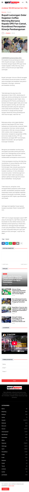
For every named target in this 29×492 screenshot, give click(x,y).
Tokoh (14, 466)
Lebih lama (24, 264)
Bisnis (14, 408)
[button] (2, 2)
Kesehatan (14, 437)
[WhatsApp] (10, 243)
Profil (14, 457)
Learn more (11, 485)
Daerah (9, 12)
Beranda (4, 12)
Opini (14, 449)
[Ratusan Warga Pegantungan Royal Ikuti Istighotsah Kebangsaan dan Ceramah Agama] (6, 291)
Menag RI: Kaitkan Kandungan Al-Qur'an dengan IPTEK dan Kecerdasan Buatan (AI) (18, 319)
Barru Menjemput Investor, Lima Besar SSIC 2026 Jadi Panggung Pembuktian (19, 300)
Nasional (14, 443)
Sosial (14, 463)
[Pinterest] (14, 243)
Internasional (14, 431)
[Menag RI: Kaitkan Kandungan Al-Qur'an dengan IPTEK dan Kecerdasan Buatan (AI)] (6, 319)
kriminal (14, 469)
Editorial (14, 423)
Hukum (14, 428)
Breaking (14, 411)
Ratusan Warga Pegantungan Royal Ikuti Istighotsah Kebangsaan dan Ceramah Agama (19, 291)
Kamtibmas (14, 434)
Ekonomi (14, 426)
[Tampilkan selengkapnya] (21, 243)
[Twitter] (6, 243)
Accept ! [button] (5, 489)
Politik (14, 454)
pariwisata (14, 474)
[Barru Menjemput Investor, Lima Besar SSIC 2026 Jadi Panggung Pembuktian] (6, 301)
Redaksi (14, 460)
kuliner (14, 471)
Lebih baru (5, 264)
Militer (14, 440)
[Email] (17, 243)
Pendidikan (14, 451)
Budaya (14, 414)
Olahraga (14, 446)
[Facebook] (3, 243)
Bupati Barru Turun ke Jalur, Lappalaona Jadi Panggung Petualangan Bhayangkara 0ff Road (19, 309)
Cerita (14, 417)
